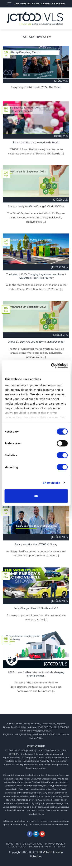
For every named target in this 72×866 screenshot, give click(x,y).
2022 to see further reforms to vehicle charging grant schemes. (36, 674)
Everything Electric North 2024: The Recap (36, 87)
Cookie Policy (17, 846)
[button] (9, 3)
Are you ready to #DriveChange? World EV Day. (36, 206)
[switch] (62, 443)
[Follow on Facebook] (30, 834)
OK (36, 496)
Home (9, 843)
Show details (51, 482)
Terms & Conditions (29, 843)
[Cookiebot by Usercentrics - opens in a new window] (51, 365)
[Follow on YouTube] (42, 834)
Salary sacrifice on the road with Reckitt (36, 142)
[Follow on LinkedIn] (36, 834)
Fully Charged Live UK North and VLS (36, 608)
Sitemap (59, 846)
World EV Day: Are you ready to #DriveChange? (36, 342)
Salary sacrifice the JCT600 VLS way (36, 544)
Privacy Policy (55, 843)
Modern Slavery (40, 846)
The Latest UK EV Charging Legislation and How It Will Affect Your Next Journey (36, 276)
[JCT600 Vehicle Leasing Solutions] (36, 18)
